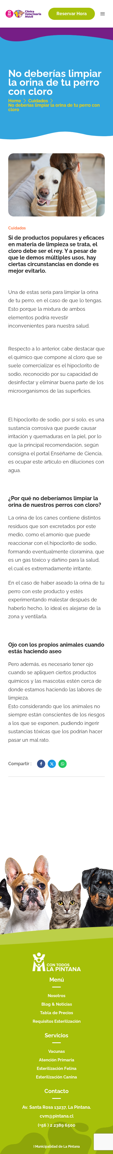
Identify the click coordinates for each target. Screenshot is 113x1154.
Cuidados (38, 101)
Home (14, 101)
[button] (71, 14)
